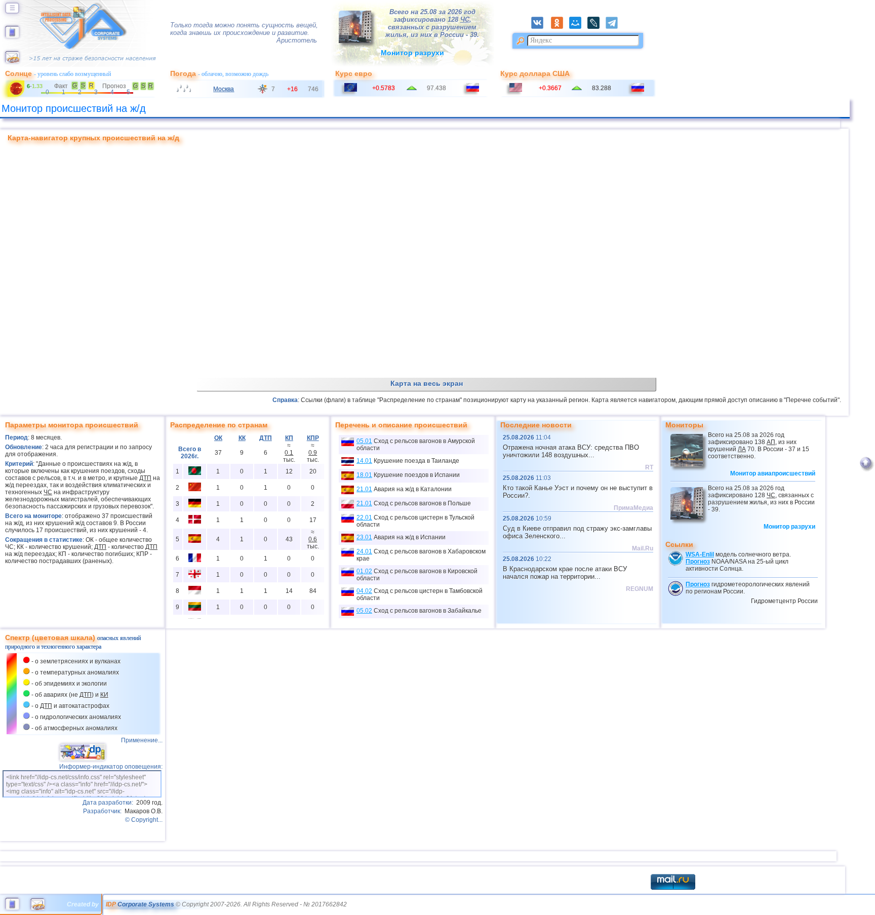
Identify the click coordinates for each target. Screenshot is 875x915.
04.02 (364, 590)
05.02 (364, 610)
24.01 (364, 551)
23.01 (364, 537)
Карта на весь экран (426, 383)
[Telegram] (614, 26)
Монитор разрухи (412, 53)
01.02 (364, 571)
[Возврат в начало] (865, 469)
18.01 (364, 475)
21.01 (364, 489)
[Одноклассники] (560, 26)
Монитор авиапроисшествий (772, 473)
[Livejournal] (596, 26)
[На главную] (12, 35)
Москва (223, 89)
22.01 (364, 517)
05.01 (364, 441)
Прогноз (698, 561)
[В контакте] (540, 26)
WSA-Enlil (700, 554)
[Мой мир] (578, 26)
